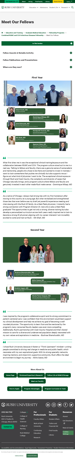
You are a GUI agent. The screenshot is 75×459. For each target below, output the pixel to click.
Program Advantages (32, 389)
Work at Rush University (38, 424)
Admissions (44, 7)
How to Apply (14, 389)
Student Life (53, 7)
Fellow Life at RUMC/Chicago (58, 375)
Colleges (23, 412)
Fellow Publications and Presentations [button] (20, 60)
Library (47, 1)
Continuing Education (38, 431)
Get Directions (68, 420)
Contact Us (8, 427)
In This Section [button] (37, 43)
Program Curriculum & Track (55, 389)
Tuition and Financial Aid (53, 424)
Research (64, 7)
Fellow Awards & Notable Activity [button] (18, 53)
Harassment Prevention (45, 448)
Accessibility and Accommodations (12, 448)
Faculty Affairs (39, 419)
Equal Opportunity (31, 448)
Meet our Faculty (37, 381)
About (24, 1)
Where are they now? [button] (12, 67)
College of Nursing (23, 427)
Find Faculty (39, 1)
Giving (30, 1)
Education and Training (14, 33)
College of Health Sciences (23, 419)
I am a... (69, 1)
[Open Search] (72, 7)
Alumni (65, 416)
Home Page (10, 375)
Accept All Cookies (32, 455)
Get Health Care (11, 1)
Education (32, 7)
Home (2, 33)
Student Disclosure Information (64, 448)
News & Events (68, 428)
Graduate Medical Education (36, 33)
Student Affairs (54, 419)
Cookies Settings (19, 455)
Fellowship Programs (56, 33)
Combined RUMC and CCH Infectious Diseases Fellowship (22, 35)
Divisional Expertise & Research (31, 375)
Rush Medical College (24, 434)
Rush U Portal (58, 1)
